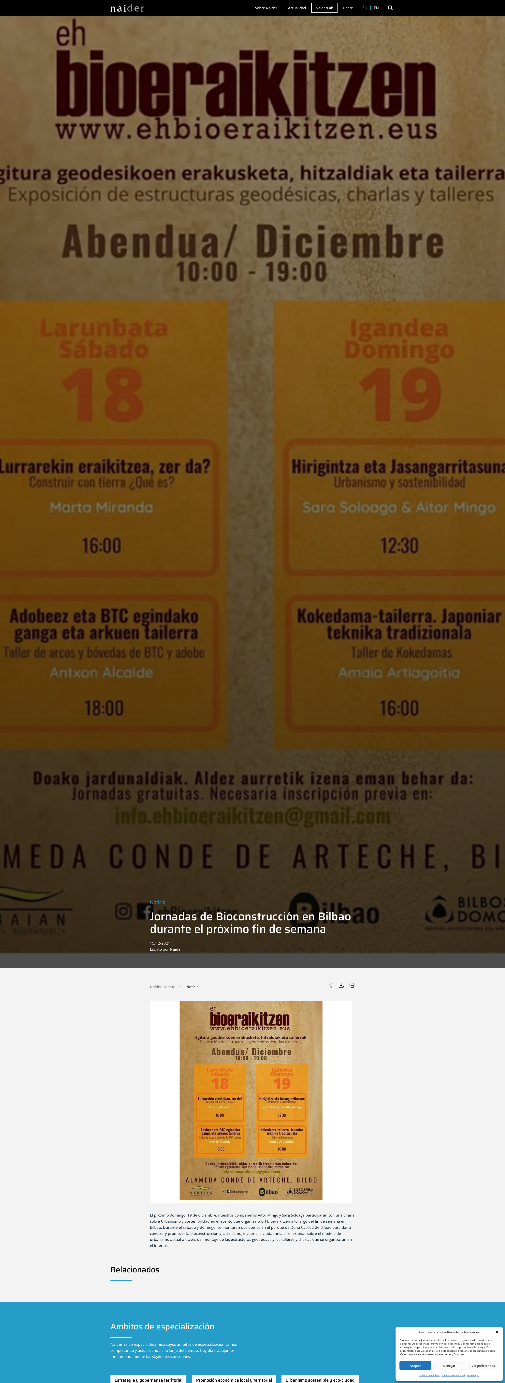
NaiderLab (324, 8)
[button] (497, 1332)
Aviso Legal (473, 1375)
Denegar (449, 1366)
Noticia (158, 902)
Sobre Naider (266, 8)
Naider (176, 949)
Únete (348, 8)
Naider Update (162, 987)
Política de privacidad (453, 1375)
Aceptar (415, 1366)
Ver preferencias (483, 1366)
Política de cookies (429, 1375)
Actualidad (297, 8)
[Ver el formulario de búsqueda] (390, 8)
